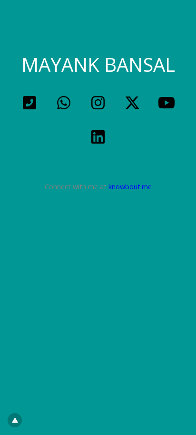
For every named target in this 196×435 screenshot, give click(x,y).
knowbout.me (130, 186)
